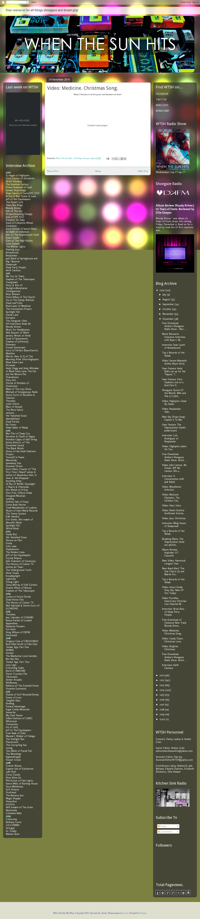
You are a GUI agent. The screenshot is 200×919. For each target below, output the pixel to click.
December (168, 318)
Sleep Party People (16, 267)
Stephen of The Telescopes (20, 279)
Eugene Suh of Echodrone (19, 768)
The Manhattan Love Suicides (21, 656)
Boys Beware (13, 294)
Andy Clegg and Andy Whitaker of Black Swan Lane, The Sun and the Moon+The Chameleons (22, 373)
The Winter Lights (15, 246)
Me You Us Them (15, 276)
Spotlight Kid (13, 311)
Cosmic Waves (14, 765)
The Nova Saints (14, 409)
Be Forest (11, 424)
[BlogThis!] (116, 158)
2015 (162, 694)
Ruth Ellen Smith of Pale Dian (21, 644)
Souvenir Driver (14, 466)
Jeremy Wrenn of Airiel (18, 335)
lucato (125, 913)
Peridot (10, 653)
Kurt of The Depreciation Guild (22, 234)
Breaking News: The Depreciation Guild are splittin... (173, 541)
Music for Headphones (18, 329)
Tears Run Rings (14, 205)
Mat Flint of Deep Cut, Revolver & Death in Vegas (20, 435)
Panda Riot (11, 534)
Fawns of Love (13, 697)
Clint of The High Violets (19, 240)
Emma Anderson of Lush (19, 187)
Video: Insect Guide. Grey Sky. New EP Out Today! (173, 590)
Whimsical (11, 721)
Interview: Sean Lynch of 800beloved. (173, 346)
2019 (162, 714)
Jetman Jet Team (14, 567)
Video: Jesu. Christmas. (174, 518)
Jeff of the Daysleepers (18, 199)
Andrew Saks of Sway (17, 501)
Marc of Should (14, 406)
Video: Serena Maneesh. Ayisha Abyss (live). (174, 362)
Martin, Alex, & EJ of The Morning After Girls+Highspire (22, 358)
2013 (162, 685)
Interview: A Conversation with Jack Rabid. (173, 478)
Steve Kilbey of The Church (20, 297)
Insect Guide (12, 237)
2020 (163, 719)
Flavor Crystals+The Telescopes (16, 675)
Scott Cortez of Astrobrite (20, 178)
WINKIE (10, 650)
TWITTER (161, 99)
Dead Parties (12, 421)
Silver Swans (12, 572)
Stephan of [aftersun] (17, 341)
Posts (163, 826)
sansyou (10, 412)
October (167, 309)
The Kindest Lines (15, 552)
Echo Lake (11, 546)
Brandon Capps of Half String (21, 439)
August (166, 299)
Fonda (9, 543)
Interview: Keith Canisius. (170, 666)
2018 (162, 709)
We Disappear (21, 478)
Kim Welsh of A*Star (17, 489)
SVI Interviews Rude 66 (18, 323)
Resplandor (11, 255)
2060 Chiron (12, 403)
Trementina (12, 724)
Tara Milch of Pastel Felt (19, 750)
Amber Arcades (14, 679)
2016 (162, 699)
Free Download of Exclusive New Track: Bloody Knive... (174, 622)
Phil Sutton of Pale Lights (19, 780)
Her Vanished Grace (16, 415)
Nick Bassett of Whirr (17, 332)
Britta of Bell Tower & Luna (21, 196)
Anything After (14, 480)
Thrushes (10, 400)
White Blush (12, 528)
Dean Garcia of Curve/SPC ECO (22, 193)
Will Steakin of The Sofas (19, 807)
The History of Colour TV (20, 564)
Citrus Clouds (13, 774)
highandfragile (13, 756)
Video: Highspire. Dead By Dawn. (174, 402)
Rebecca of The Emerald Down (22, 685)
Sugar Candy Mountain (18, 709)
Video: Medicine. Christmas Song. (172, 632)
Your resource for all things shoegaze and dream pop (42, 10)
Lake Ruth (11, 771)
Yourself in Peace (15, 457)
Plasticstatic (12, 742)
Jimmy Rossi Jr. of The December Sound (18, 444)
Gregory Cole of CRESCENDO (22, 641)
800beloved (12, 252)
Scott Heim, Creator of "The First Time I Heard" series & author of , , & (21, 473)
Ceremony (11, 225)
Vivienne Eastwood (16, 688)
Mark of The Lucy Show (18, 389)
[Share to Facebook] (122, 158)
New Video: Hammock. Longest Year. (174, 562)
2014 (162, 690)
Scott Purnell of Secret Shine (21, 228)
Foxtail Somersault (15, 347)
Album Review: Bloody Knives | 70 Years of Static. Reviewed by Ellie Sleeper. (175, 209)
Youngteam (12, 282)
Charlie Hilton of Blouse (19, 587)
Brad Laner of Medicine (18, 305)
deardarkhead (13, 418)
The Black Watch (15, 448)
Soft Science (12, 789)
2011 (162, 675)
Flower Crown (13, 759)
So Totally (11, 831)
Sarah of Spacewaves (17, 338)
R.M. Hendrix (12, 516)
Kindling (10, 703)
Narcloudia (11, 810)
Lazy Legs (11, 664)
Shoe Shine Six (13, 777)
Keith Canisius (13, 270)
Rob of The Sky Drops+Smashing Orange (19, 212)
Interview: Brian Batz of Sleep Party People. (173, 611)
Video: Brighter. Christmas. (170, 648)
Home (98, 171)
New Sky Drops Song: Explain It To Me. (173, 418)
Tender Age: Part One (17, 647)
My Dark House (14, 715)
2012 (162, 680)
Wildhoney (11, 682)
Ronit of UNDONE (15, 670)
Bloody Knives (13, 208)
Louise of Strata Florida (18, 596)
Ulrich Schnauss (14, 181)
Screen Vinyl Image (16, 190)
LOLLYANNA (12, 825)
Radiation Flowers (15, 626)
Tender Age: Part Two (17, 661)
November (168, 313)
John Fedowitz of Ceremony (21, 561)
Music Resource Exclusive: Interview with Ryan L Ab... (173, 336)
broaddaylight (13, 575)
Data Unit (11, 380)
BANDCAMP (162, 110)
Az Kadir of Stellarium (17, 231)
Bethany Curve (13, 822)
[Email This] (113, 158)
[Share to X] (119, 158)
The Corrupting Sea (16, 745)
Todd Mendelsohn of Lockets (21, 507)
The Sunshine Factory (17, 184)
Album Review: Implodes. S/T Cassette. (170, 552)
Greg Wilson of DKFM (18, 632)
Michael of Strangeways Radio (22, 391)
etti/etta (10, 804)
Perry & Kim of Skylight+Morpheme (16, 287)
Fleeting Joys (13, 249)
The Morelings (13, 753)
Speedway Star (13, 463)
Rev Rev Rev (12, 658)
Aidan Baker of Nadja (17, 427)
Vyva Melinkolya (14, 786)
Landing (10, 498)
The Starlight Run (15, 739)
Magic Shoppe (13, 798)
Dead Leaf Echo (14, 302)
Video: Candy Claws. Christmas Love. (172, 640)
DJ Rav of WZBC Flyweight (20, 483)
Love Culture (13, 243)
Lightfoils (11, 578)
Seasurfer (11, 712)
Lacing (9, 747)
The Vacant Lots (14, 202)
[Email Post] (107, 158)
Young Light (12, 581)
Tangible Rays (13, 700)
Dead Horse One (15, 599)
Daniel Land (12, 314)
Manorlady (11, 460)
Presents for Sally (15, 219)
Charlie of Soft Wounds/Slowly (22, 694)
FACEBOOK (162, 93)
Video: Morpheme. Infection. (171, 488)
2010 (162, 290)
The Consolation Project (19, 308)
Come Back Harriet (16, 504)
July (164, 294)
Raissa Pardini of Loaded (19, 620)
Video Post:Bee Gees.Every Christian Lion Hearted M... (174, 601)
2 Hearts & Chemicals (17, 486)
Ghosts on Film (14, 540)
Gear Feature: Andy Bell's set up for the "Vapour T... (173, 371)
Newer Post (52, 171)
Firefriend (11, 792)
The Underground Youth (18, 569)
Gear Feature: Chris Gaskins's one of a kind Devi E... (172, 382)
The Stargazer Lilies (16, 320)
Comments (166, 831)
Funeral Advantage (15, 706)
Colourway (11, 819)
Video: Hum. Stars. (171, 505)
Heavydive (11, 801)
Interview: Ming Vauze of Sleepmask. (174, 525)
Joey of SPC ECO (15, 216)
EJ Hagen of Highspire (17, 175)
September (168, 304)
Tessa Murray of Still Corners (21, 584)
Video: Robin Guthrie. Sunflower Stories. (173, 512)
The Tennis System (16, 513)
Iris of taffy (12, 727)
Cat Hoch (11, 629)
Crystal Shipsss (14, 558)
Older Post (143, 171)
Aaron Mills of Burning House (22, 783)
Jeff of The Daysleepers (18, 730)
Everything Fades (15, 667)
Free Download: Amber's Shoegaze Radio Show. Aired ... (174, 457)
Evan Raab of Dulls (16, 733)
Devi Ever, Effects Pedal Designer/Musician (19, 494)
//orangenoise (13, 291)
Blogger (143, 913)
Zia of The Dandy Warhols (20, 300)
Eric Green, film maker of (19, 521)
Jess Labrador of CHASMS (19, 617)
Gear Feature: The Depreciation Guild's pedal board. (174, 427)
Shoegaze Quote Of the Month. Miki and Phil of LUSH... (174, 393)
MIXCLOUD (162, 105)
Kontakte (10, 317)
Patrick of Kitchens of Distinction (17, 385)
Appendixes (12, 623)
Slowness (11, 344)
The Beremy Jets (15, 795)
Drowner (10, 365)
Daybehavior (12, 549)
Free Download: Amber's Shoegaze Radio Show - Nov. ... (174, 326)
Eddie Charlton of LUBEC (19, 718)
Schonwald (11, 635)
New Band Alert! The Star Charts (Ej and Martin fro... (173, 571)
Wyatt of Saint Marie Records (22, 510)
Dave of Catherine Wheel (19, 222)
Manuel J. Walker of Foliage (20, 736)
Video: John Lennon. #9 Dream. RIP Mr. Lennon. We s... (174, 468)
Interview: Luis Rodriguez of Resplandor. (170, 438)
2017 (162, 704)
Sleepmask (11, 264)
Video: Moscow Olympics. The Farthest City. (171, 497)
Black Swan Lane (14, 362)
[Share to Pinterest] (125, 158)
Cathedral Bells (14, 813)
